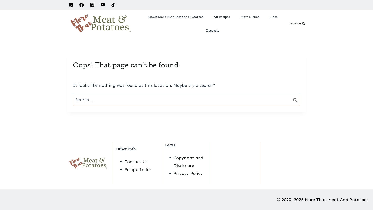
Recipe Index (138, 169)
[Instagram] (92, 5)
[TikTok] (113, 5)
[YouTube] (102, 5)
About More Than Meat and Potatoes (175, 17)
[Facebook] (81, 5)
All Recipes (222, 17)
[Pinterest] (71, 5)
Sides (274, 17)
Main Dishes (250, 17)
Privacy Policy (188, 173)
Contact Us (135, 161)
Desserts (212, 30)
